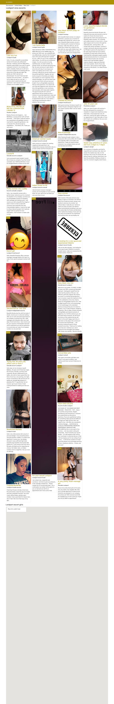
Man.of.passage (64, 132)
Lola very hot (12, 55)
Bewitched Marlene (14, 429)
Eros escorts (9, 5)
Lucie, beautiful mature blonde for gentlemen (95, 27)
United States (18, 5)
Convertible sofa (64, 353)
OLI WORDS (9, 2)
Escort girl (11, 251)
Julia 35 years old (90, 104)
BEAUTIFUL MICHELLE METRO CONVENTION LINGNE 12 (15, 108)
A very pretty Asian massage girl (69, 482)
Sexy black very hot (65, 283)
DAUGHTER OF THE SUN (16, 308)
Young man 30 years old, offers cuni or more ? (16, 362)
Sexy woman (63, 193)
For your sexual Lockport (42, 475)
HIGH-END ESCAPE (65, 404)
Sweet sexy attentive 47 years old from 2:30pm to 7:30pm (95, 144)
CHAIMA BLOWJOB (65, 100)
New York (26, 5)
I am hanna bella (38, 45)
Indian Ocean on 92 (39, 185)
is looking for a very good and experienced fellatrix (69, 242)
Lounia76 (10, 154)
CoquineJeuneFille (14, 485)
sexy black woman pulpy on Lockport (68, 31)
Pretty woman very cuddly (17, 189)
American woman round (41, 139)
